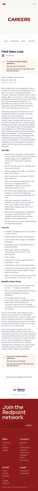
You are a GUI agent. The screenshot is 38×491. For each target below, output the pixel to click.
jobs (6, 41)
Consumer (23, 450)
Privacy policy (14, 394)
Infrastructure (24, 453)
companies (14, 41)
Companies (6, 443)
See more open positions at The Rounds (19, 377)
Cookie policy (23, 394)
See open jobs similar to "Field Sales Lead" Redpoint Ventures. (20, 70)
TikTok (4, 471)
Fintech (22, 458)
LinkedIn (5, 481)
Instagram (5, 476)
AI (20, 445)
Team (4, 445)
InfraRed (5, 448)
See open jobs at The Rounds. (16, 66)
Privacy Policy (24, 473)
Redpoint (3, 4)
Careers (5, 450)
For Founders (24, 460)
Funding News (25, 448)
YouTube (5, 473)
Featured (23, 443)
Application (24, 455)
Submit (29, 425)
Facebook (5, 483)
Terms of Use (24, 471)
